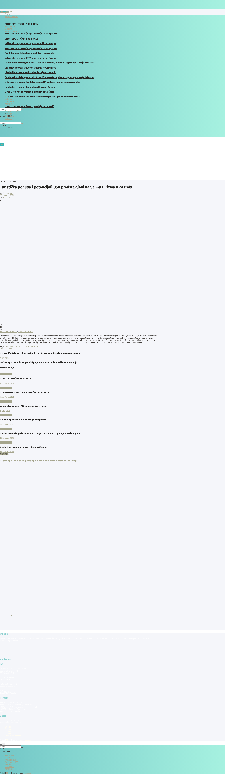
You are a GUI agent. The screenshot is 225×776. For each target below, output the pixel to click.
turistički (21, 346)
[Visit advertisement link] (6, 465)
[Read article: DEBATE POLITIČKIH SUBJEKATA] (79, 372)
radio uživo (4, 12)
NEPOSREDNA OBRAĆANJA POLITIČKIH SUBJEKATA (24, 392)
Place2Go (13, 346)
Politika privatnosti (13, 736)
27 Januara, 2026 (7, 424)
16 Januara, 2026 (7, 438)
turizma (28, 346)
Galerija (8, 99)
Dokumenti (10, 116)
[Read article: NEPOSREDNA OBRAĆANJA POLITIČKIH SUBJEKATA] (79, 385)
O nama (8, 731)
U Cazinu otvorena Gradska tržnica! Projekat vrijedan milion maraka (42, 96)
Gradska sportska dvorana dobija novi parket (23, 420)
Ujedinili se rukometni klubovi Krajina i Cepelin (23, 447)
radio (2, 144)
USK (36, 346)
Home (2, 181)
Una (33, 346)
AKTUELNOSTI (11, 31)
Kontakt (8, 104)
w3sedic (27, 740)
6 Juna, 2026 (5, 411)
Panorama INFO (12, 111)
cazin (7, 346)
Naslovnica (10, 12)
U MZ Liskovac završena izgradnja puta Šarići (29, 106)
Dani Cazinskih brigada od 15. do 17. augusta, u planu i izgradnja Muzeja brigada (49, 62)
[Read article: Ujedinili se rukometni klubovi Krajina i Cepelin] (79, 440)
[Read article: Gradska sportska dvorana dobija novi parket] (79, 413)
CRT (7, 740)
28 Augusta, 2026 (7, 383)
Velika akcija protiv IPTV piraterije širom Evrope (24, 406)
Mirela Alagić (8, 193)
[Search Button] (22, 109)
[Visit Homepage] (18, 8)
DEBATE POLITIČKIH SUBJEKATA (21, 24)
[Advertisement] (112, 162)
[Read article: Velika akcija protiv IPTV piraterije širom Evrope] (79, 399)
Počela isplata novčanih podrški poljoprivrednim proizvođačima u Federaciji (38, 460)
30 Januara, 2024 (7, 195)
